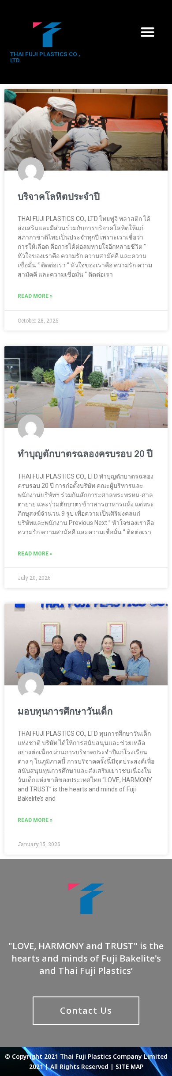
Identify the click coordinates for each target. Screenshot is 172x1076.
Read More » (35, 296)
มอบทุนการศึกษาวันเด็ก (65, 711)
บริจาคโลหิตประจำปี (59, 196)
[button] (148, 32)
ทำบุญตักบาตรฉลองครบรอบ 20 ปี (85, 454)
